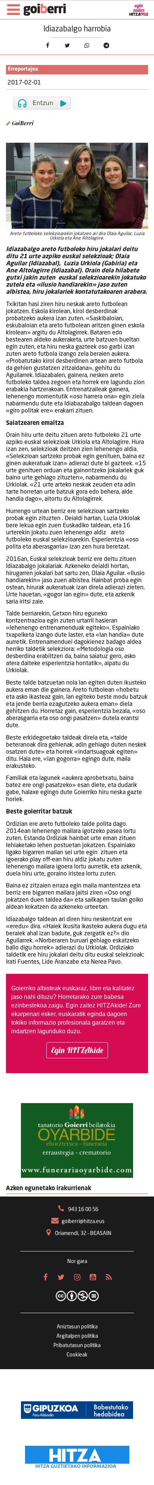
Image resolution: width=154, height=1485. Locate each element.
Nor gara (77, 1261)
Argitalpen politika (77, 1336)
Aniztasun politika (77, 1327)
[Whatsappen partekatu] (87, 45)
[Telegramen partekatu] (107, 45)
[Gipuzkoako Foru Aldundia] (77, 1410)
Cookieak (77, 1355)
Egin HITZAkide (77, 1050)
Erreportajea (23, 69)
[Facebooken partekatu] (48, 45)
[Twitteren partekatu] (67, 45)
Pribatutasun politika (77, 1345)
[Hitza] (77, 1455)
